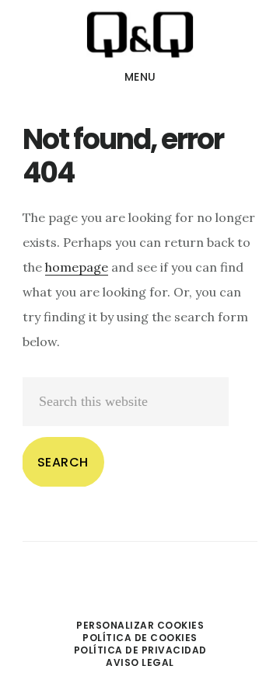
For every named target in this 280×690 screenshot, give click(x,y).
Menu (140, 77)
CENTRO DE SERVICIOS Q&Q (140, 34)
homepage (76, 267)
